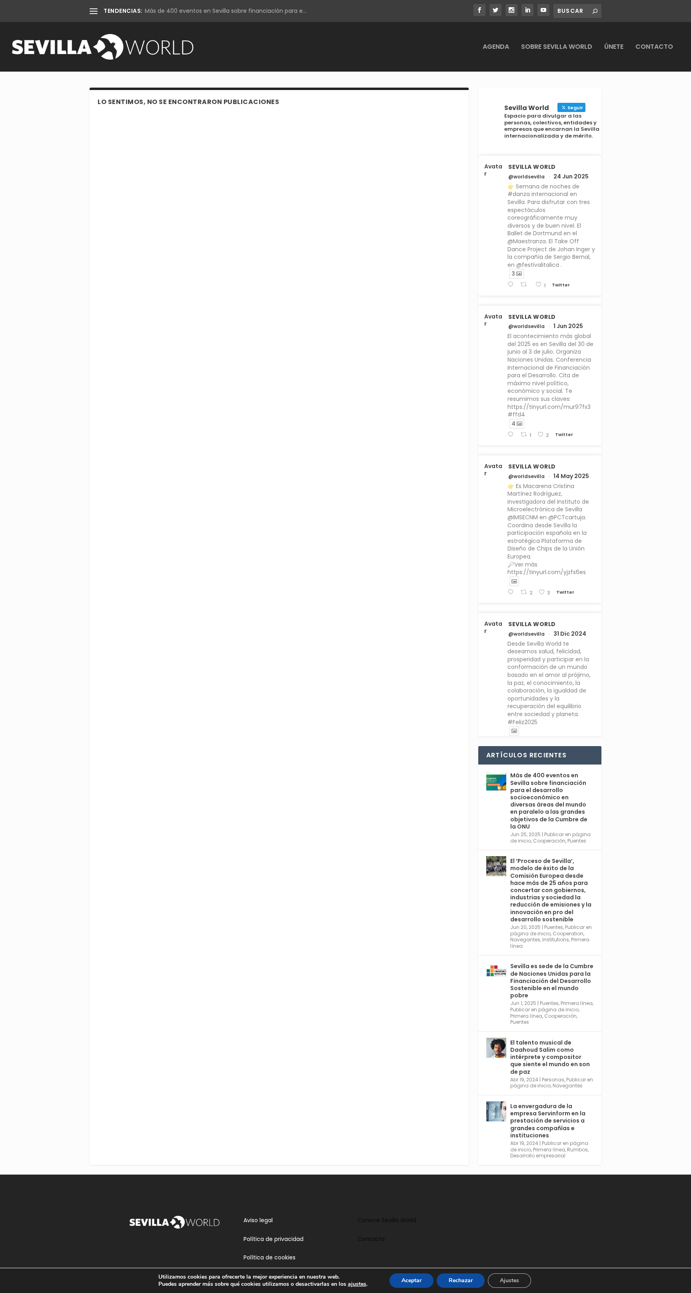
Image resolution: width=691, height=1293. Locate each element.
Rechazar (461, 1280)
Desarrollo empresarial (537, 1155)
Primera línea (577, 1003)
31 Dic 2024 (569, 634)
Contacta (371, 1239)
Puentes (576, 840)
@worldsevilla (526, 177)
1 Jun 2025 (568, 326)
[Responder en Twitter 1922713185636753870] (512, 592)
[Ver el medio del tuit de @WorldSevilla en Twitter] (514, 581)
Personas (553, 1079)
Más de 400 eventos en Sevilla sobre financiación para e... (225, 11)
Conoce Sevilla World (386, 1220)
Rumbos (577, 1149)
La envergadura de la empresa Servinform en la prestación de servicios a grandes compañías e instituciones (547, 1120)
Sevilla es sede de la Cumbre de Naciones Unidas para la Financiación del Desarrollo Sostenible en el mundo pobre (551, 980)
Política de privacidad (274, 1239)
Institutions (555, 939)
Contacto (654, 47)
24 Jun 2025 (571, 176)
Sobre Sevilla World (556, 47)
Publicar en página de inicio (544, 1009)
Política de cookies (270, 1257)
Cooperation (568, 933)
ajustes (357, 1284)
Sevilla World (532, 166)
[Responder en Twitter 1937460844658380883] (512, 284)
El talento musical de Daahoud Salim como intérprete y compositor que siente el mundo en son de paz (550, 1057)
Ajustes (509, 1280)
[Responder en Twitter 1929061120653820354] (512, 434)
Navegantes (525, 939)
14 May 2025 (571, 476)
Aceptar (411, 1280)
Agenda (496, 47)
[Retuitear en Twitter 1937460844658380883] (526, 284)
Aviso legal (258, 1220)
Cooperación (549, 840)
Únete (613, 47)
